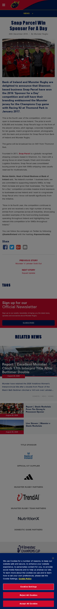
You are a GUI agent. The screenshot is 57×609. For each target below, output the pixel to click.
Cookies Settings (28, 586)
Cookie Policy (25, 578)
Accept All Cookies (28, 603)
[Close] (53, 558)
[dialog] (28, 581)
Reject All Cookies (28, 595)
